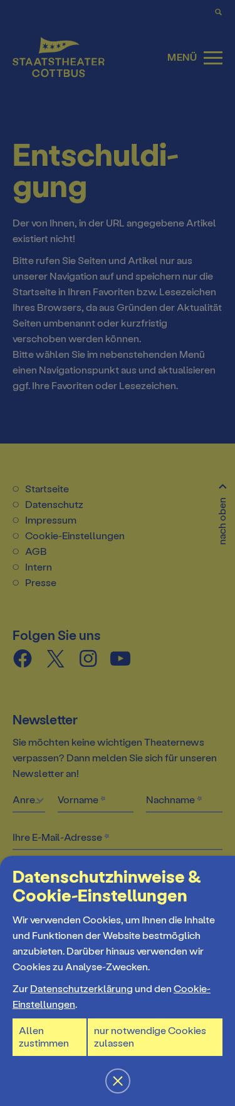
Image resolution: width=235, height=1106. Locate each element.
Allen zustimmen (44, 1036)
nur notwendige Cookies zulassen (150, 1036)
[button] (117, 553)
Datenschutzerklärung (81, 988)
